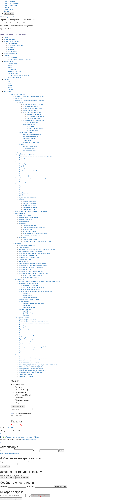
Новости (10, 65)
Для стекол (22, 237)
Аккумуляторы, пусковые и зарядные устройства (31, 212)
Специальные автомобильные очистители (33, 265)
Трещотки (26, 293)
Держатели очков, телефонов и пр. (30, 341)
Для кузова (22, 223)
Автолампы (23, 180)
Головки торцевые (25, 309)
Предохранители (24, 194)
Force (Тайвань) (22, 390)
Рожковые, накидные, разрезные (34, 303)
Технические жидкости (15, 46)
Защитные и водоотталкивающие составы (37, 241)
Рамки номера (24, 345)
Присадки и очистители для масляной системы (34, 253)
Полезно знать (12, 63)
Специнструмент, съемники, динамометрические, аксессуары (39, 281)
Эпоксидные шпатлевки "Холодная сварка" (33, 359)
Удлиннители (27, 295)
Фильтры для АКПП (29, 202)
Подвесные (23, 174)
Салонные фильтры (29, 210)
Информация (8, 9)
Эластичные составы (26, 375)
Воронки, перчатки (25, 333)
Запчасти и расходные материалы (26, 184)
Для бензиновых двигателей (32, 275)
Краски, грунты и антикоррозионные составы (30, 96)
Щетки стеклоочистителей (27, 198)
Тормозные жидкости (30, 138)
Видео (10, 67)
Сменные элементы (25, 172)
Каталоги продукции (10, 5)
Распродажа (19, 98)
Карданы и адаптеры (30, 297)
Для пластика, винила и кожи (28, 217)
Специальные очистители (31, 235)
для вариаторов (32, 130)
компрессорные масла (30, 110)
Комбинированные (29, 307)
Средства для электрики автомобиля (31, 271)
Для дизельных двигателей (32, 277)
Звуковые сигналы (25, 160)
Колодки (22, 192)
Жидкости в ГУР (28, 140)
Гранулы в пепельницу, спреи (29, 170)
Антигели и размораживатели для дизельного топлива (37, 249)
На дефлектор (24, 166)
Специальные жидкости (31, 142)
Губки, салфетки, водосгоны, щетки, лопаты (33, 321)
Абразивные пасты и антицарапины (35, 233)
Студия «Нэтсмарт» (29, 439)
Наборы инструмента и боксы (29, 299)
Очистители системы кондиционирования (32, 263)
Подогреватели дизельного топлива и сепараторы (35, 156)
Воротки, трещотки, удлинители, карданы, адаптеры (36, 291)
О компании (12, 69)
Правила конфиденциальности (10, 434)
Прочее (21, 351)
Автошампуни (27, 229)
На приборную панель (26, 164)
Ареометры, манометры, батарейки (31, 349)
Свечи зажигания (24, 190)
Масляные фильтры (29, 206)
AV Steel (19, 387)
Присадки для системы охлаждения (31, 267)
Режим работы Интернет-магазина (19, 59)
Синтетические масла (34, 114)
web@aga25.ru (9, 428)
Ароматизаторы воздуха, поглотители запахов (30, 162)
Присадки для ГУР (25, 269)
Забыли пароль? (5, 453)
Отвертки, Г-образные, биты (28, 283)
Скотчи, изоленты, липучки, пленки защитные (34, 323)
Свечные (26, 315)
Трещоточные (27, 305)
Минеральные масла (34, 118)
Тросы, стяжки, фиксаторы (28, 325)
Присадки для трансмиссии (28, 255)
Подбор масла (12, 44)
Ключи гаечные (24, 301)
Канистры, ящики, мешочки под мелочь (32, 331)
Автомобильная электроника (24, 154)
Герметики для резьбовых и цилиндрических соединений (38, 365)
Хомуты (21, 196)
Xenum (10, 87)
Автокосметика (20, 214)
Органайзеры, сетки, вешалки (29, 339)
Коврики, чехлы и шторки (27, 335)
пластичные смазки (29, 148)
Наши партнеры (13, 73)
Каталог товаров (9, 1)
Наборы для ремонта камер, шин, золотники (33, 337)
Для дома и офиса (25, 176)
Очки (20, 353)
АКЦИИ (17, 152)
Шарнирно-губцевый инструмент (30, 289)
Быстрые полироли (29, 231)
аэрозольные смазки (30, 146)
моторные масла (32, 122)
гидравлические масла (30, 106)
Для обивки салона (25, 219)
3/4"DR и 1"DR (28, 313)
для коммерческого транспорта (33, 120)
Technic (10, 83)
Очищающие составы (30, 239)
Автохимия (18, 243)
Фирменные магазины (15, 71)
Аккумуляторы (12, 51)
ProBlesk (11, 89)
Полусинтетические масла (35, 116)
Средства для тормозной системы (30, 257)
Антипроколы (23, 261)
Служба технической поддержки (18, 75)
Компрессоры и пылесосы (27, 319)
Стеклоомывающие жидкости (32, 134)
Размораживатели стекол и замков (30, 251)
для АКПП (30, 126)
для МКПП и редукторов (35, 128)
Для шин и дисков (25, 216)
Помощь (6, 7)
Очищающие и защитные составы (34, 227)
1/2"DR (25, 311)
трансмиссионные (29, 124)
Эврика (19, 403)
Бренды (6, 11)
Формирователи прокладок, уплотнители (32, 371)
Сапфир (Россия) (23, 400)
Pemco (10, 81)
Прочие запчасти (24, 186)
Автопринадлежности (22, 317)
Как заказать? (12, 57)
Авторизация (9, 13)
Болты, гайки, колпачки (26, 327)
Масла (21, 102)
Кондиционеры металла (27, 245)
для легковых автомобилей (32, 112)
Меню (6, 38)
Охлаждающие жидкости (31, 136)
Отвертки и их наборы (30, 285)
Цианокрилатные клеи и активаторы (31, 373)
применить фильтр (18, 406)
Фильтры (11, 49)
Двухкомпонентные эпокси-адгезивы (31, 367)
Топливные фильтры (30, 208)
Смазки (21, 144)
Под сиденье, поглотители (27, 168)
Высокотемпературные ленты (29, 357)
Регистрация (15, 453)
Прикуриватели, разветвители (29, 343)
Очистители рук (24, 247)
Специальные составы (26, 377)
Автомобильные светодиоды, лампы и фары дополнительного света (37, 178)
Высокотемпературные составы (29, 363)
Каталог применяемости (12, 3)
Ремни (21, 188)
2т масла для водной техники (32, 108)
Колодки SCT (12, 48)
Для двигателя (24, 221)
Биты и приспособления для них (33, 287)
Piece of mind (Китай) (24, 395)
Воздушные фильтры (30, 204)
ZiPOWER (20, 398)
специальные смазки (30, 150)
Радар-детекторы (25, 158)
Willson (10, 85)
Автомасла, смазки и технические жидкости (29, 100)
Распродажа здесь (17, 94)
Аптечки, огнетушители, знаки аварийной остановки (36, 347)
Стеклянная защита (29, 225)
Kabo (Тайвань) (22, 392)
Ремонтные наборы (25, 361)
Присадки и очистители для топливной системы (34, 273)
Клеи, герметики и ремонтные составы (28, 355)
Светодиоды (23, 182)
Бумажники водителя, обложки (29, 329)
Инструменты (19, 279)
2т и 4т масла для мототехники (33, 104)
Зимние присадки (25, 259)
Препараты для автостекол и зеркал (31, 369)
